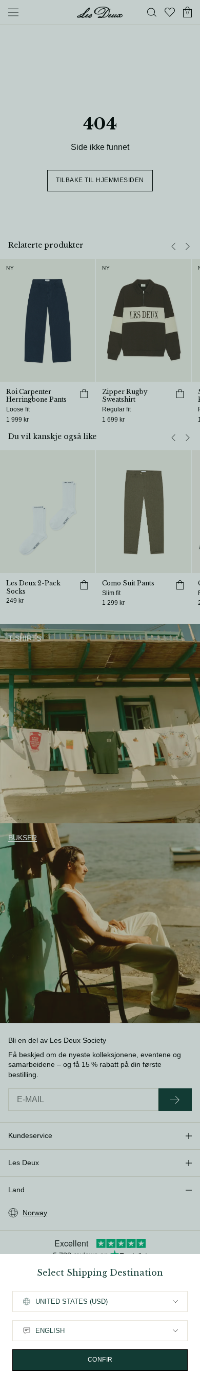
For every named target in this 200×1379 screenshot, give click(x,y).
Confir (100, 1359)
